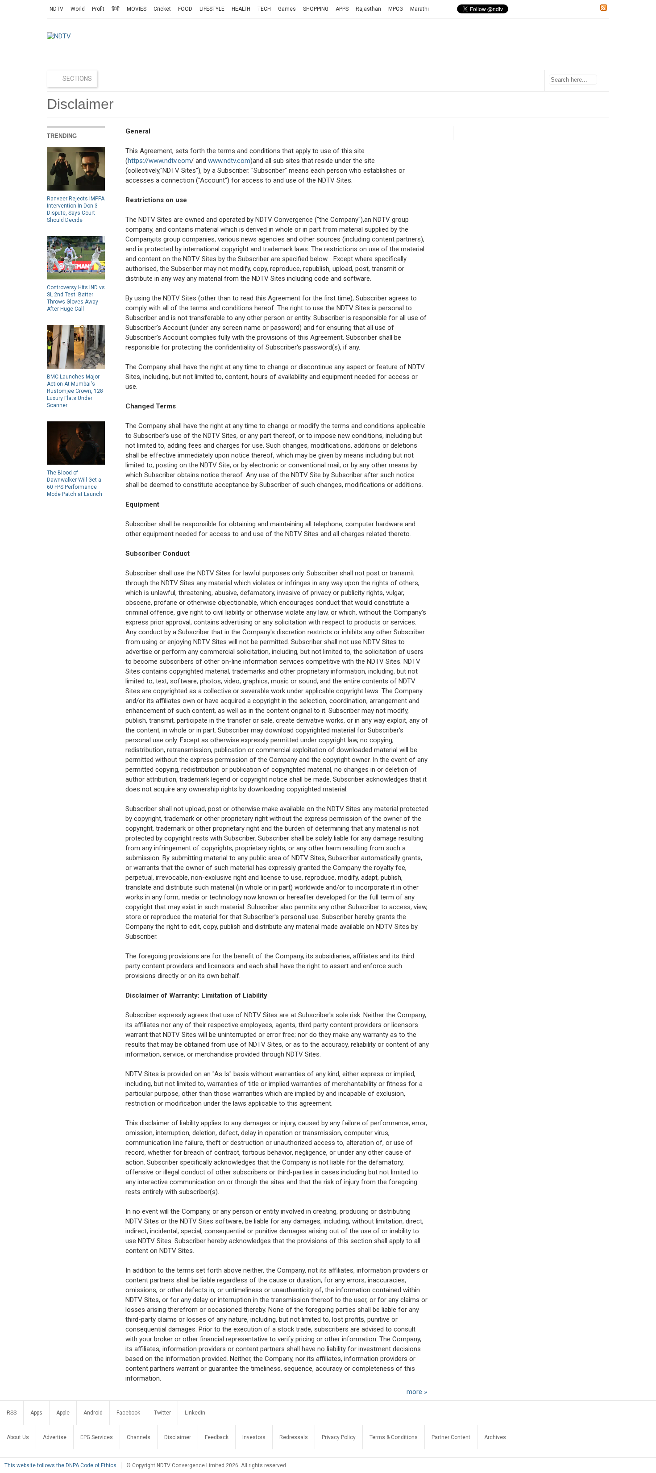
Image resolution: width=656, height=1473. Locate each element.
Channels (138, 1437)
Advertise (54, 1437)
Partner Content (451, 1437)
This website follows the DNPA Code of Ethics (60, 1465)
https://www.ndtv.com (159, 161)
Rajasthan (368, 9)
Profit (98, 9)
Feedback (216, 1437)
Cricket (162, 9)
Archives (495, 1437)
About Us (18, 1437)
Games (287, 9)
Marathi (419, 9)
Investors (254, 1437)
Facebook (128, 1413)
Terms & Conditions (394, 1437)
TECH (264, 9)
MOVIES (136, 9)
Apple (63, 1413)
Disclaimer (177, 1437)
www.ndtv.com (229, 161)
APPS (342, 9)
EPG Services (96, 1437)
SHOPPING (315, 9)
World (78, 9)
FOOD (185, 9)
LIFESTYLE (211, 9)
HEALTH (241, 9)
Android (93, 1413)
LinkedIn (195, 1413)
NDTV (56, 9)
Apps (36, 1413)
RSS (12, 1413)
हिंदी (116, 9)
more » (417, 1392)
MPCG (395, 9)
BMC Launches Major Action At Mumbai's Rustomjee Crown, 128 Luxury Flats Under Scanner (75, 391)
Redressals (293, 1437)
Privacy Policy (339, 1437)
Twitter (162, 1413)
